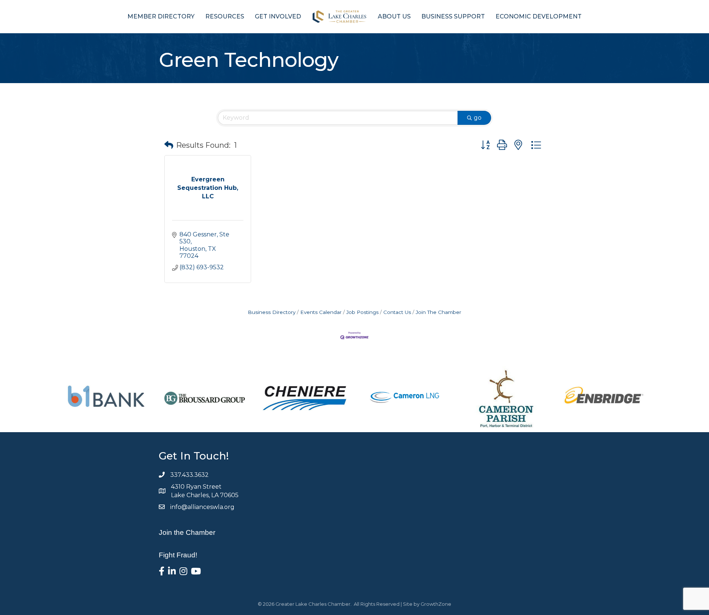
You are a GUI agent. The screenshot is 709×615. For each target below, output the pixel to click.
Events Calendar (321, 312)
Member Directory (161, 16)
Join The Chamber (438, 312)
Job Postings (362, 312)
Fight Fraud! (178, 555)
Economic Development (539, 16)
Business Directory (271, 312)
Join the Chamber (187, 532)
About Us (394, 16)
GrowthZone (436, 604)
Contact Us (397, 312)
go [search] (478, 117)
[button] (168, 145)
